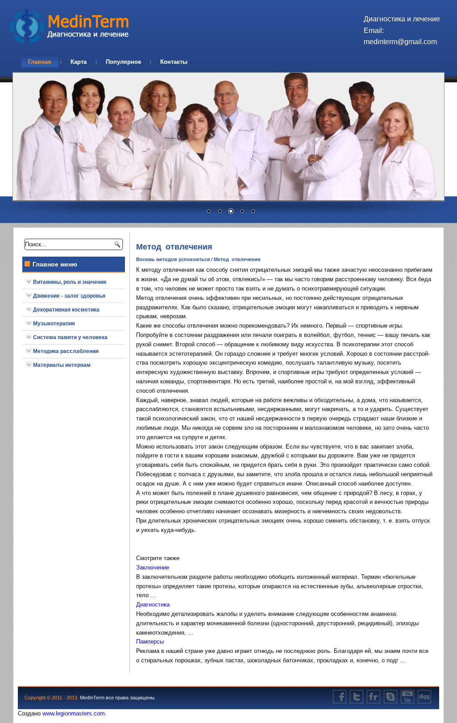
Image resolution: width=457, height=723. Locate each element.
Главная (39, 61)
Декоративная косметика (66, 310)
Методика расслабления (66, 351)
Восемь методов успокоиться (173, 259)
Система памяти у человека (70, 337)
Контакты (173, 61)
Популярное (123, 61)
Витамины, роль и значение (70, 282)
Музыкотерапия (54, 323)
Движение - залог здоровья (69, 296)
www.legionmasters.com (73, 713)
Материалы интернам (62, 365)
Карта (79, 61)
